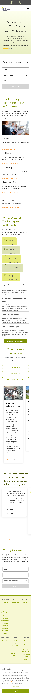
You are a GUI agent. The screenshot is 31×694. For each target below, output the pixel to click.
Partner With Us (15, 606)
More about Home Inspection (11, 193)
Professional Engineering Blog (16, 379)
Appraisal (9, 459)
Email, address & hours (26, 655)
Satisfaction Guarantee (5, 629)
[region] (15, 679)
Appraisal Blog (15, 367)
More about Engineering (9, 178)
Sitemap (5, 633)
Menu (27, 10)
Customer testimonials (5, 624)
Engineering (26, 617)
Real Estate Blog (15, 373)
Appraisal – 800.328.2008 (25, 641)
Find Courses (15, 586)
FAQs (25, 659)
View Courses (16, 86)
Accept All (15, 691)
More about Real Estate (9, 164)
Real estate (26, 607)
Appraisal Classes (25, 603)
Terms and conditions (15, 650)
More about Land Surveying (10, 207)
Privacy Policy (11, 681)
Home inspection (26, 611)
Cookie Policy (15, 646)
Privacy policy (15, 643)
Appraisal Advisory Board (5, 612)
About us (5, 602)
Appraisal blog (15, 602)
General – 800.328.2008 (25, 651)
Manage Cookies (15, 654)
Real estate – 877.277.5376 (25, 646)
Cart (11, 3)
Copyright (15, 640)
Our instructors (5, 608)
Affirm (5, 605)
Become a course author (5, 619)
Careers (5, 615)
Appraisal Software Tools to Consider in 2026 (12, 404)
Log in (19, 3)
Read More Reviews (15, 540)
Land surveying (26, 615)
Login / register (5, 640)
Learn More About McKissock (15, 341)
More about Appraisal (8, 149)
